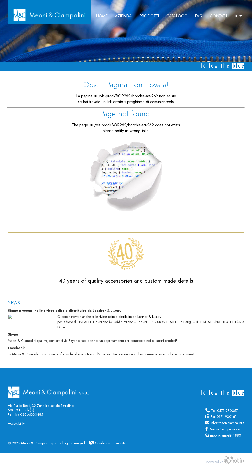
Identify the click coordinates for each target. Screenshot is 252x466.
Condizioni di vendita (110, 443)
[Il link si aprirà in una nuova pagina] (234, 461)
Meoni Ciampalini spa (224, 429)
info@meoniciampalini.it (227, 422)
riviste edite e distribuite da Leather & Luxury (130, 316)
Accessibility (16, 423)
